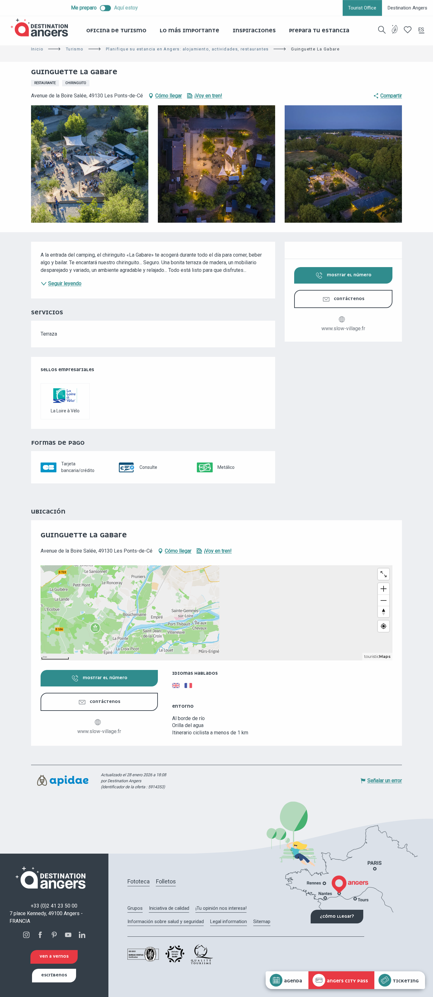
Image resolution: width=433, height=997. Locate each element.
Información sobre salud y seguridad (165, 921)
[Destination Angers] (42, 28)
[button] (382, 30)
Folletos (166, 881)
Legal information (228, 921)
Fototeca (138, 881)
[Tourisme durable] (394, 33)
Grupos (135, 908)
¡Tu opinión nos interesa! (221, 908)
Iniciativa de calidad (169, 908)
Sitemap (261, 921)
